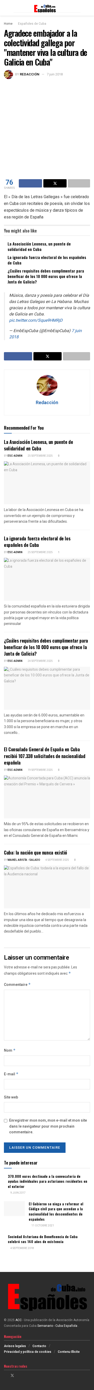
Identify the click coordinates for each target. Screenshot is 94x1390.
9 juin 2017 (18, 1193)
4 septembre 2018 (22, 1248)
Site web (11, 1097)
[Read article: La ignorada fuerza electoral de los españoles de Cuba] (47, 579)
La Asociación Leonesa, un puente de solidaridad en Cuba (39, 246)
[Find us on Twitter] (12, 1376)
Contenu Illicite (69, 1351)
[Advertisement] (47, 128)
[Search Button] (88, 8)
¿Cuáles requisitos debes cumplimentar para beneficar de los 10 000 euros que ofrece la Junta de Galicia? (46, 276)
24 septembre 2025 (40, 661)
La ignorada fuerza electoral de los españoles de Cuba (47, 260)
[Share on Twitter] (55, 183)
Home (8, 23)
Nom (10, 1050)
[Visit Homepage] (47, 8)
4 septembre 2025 (57, 860)
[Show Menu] (6, 8)
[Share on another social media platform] (79, 183)
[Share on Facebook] (30, 183)
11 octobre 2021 (42, 1225)
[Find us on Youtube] (25, 1376)
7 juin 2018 (55, 74)
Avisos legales (15, 1346)
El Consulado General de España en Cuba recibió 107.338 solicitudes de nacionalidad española (44, 756)
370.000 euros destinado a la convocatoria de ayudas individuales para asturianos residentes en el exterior (47, 1181)
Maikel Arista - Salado (24, 860)
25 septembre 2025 (40, 456)
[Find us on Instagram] (19, 1376)
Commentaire (17, 984)
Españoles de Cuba (32, 23)
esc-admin (15, 456)
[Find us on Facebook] (5, 1376)
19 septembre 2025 (40, 770)
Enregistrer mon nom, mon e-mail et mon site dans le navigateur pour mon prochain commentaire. (48, 1126)
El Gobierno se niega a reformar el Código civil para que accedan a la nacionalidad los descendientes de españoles (56, 1211)
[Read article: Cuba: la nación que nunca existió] (47, 886)
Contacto (39, 1346)
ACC (18, 1320)
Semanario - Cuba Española (57, 1325)
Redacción (29, 74)
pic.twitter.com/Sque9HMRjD (36, 320)
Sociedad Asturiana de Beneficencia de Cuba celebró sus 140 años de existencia (43, 1239)
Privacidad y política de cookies (27, 1351)
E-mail (11, 1074)
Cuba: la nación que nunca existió (35, 852)
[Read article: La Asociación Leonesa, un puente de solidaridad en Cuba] (47, 482)
